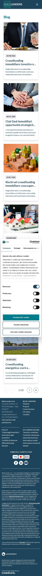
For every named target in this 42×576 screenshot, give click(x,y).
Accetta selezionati (21, 325)
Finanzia (26, 404)
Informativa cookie (30, 440)
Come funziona (28, 409)
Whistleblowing (8, 443)
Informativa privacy (30, 438)
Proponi (26, 406)
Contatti (26, 414)
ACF (28, 544)
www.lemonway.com (16, 496)
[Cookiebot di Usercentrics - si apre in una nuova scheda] (29, 242)
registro (12, 485)
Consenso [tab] (7, 248)
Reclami (5, 446)
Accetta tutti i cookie (21, 317)
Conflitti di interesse (9, 440)
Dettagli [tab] (17, 248)
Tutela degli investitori (10, 432)
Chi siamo (26, 412)
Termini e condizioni (30, 432)
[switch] (36, 293)
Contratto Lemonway (31, 435)
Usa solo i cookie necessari (21, 332)
